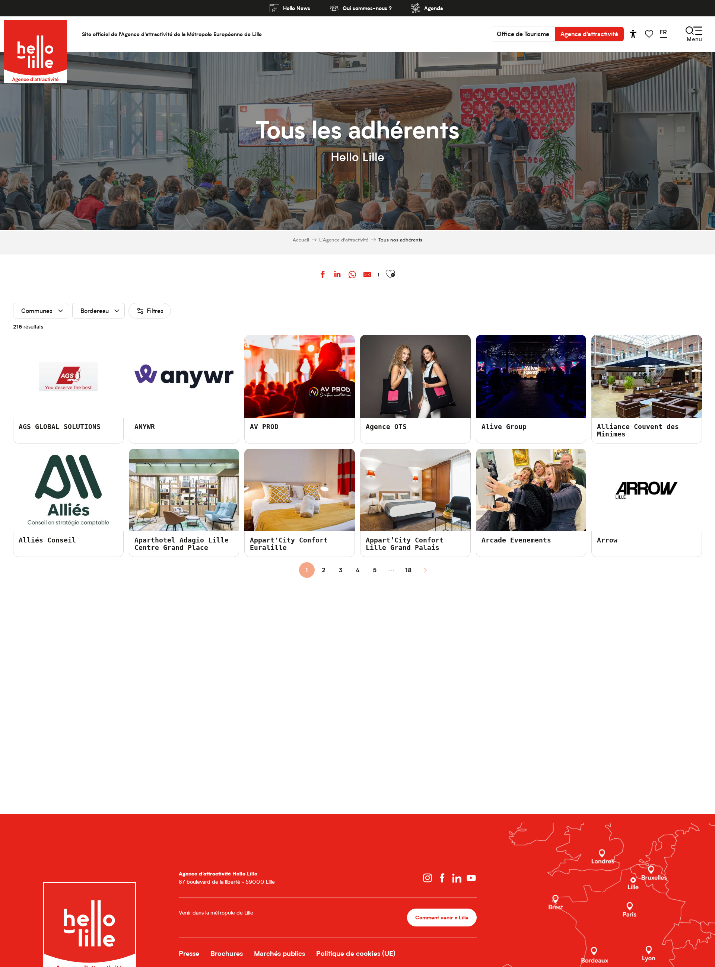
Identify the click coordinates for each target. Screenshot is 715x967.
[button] (666, 34)
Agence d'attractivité (589, 34)
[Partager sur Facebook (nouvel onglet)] (322, 275)
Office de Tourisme (523, 34)
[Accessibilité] (633, 34)
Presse (189, 953)
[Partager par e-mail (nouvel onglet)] (367, 275)
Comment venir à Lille (441, 917)
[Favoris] (650, 34)
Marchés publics (279, 953)
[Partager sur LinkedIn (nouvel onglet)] (337, 275)
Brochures (226, 953)
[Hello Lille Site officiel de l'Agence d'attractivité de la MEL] (35, 34)
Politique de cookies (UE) (355, 953)
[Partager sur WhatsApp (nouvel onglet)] (352, 275)
